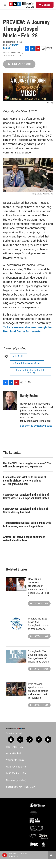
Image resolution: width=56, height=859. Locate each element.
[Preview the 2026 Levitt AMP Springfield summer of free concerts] (16, 623)
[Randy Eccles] (10, 400)
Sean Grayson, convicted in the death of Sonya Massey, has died (25, 510)
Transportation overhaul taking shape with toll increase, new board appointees (27, 524)
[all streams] (52, 855)
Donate (46, 4)
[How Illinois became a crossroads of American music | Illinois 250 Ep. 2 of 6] (16, 584)
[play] (5, 855)
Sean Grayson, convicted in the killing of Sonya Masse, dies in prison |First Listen (26, 496)
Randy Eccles (29, 396)
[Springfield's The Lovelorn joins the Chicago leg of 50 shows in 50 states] (16, 656)
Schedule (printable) (16, 780)
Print (49, 47)
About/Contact (13, 753)
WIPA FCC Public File (16, 773)
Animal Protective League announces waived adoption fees (24, 538)
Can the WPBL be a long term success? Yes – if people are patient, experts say (27, 464)
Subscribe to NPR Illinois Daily (20, 787)
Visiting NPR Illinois (15, 760)
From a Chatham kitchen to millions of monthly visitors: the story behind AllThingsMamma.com (24, 480)
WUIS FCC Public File (16, 767)
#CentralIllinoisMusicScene (27, 363)
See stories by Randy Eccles (36, 425)
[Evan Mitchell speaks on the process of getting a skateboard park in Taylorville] (16, 689)
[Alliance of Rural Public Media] (37, 805)
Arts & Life (18, 356)
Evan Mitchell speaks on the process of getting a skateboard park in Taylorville (38, 691)
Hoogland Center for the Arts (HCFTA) (30, 371)
